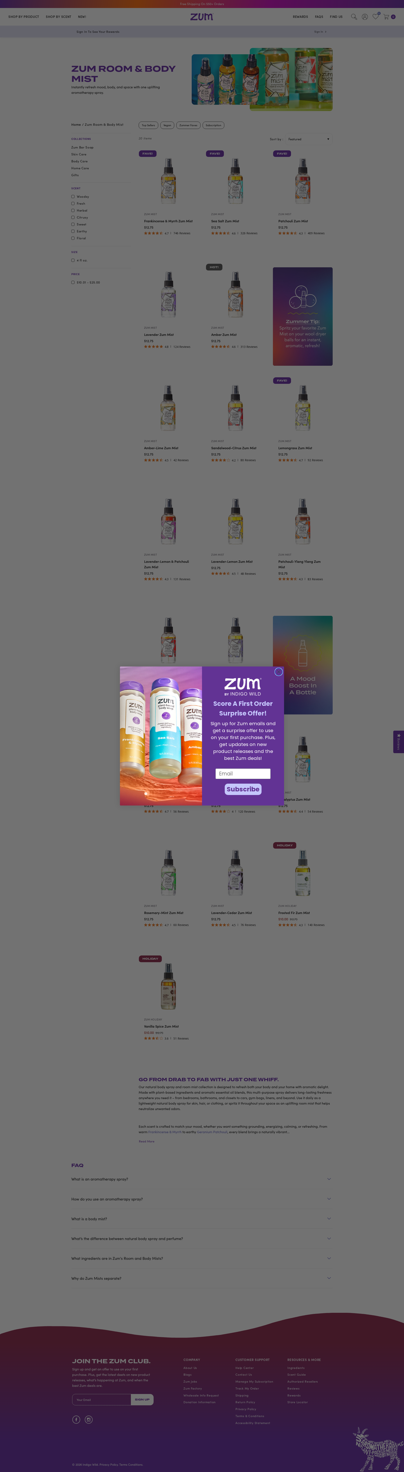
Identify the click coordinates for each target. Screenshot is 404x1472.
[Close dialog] (278, 672)
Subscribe (243, 789)
